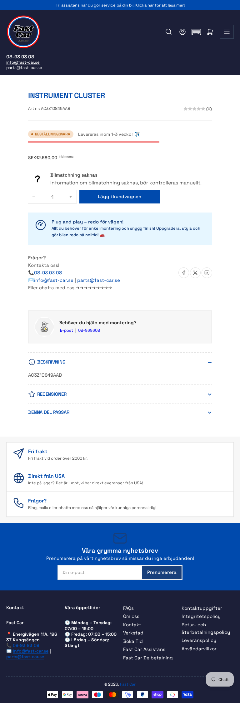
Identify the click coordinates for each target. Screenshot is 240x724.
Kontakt (132, 625)
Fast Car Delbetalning (148, 658)
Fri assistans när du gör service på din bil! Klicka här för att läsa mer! (120, 5)
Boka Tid (133, 641)
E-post (67, 330)
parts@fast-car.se (24, 67)
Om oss (131, 616)
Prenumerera (162, 572)
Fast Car (128, 684)
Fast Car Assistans (144, 649)
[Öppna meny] (227, 32)
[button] (196, 32)
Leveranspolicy (199, 640)
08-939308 (89, 330)
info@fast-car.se (23, 62)
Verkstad (133, 633)
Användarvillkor (199, 649)
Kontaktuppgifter (202, 608)
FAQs (128, 608)
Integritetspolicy (201, 616)
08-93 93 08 (48, 273)
